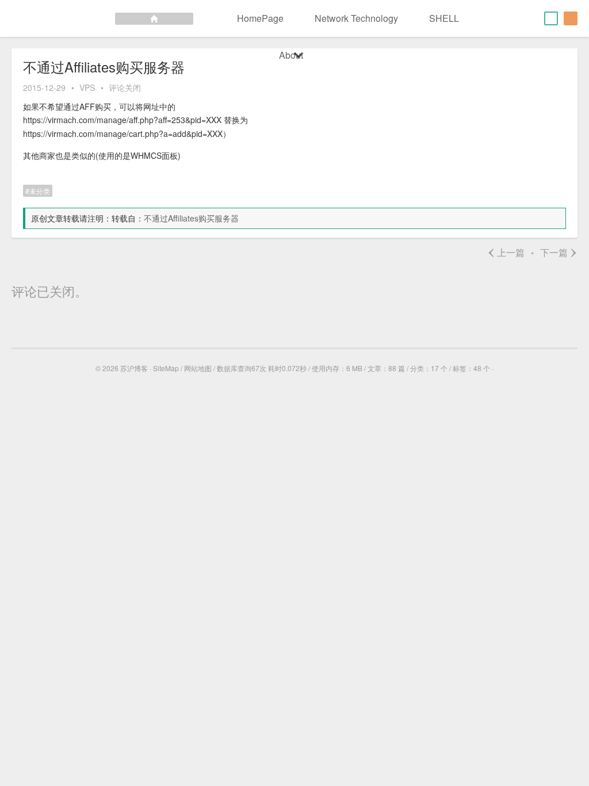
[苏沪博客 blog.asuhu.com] (96, 18)
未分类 (39, 191)
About (291, 55)
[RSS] (570, 18)
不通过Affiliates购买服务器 (191, 218)
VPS (87, 87)
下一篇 (558, 252)
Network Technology (356, 18)
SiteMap (166, 368)
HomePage (260, 18)
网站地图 (198, 368)
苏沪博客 (134, 368)
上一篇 (506, 252)
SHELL (444, 18)
